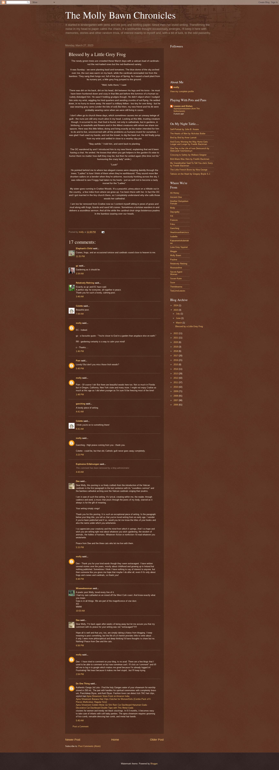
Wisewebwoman (84, 588)
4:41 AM (80, 411)
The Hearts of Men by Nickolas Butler (187, 133)
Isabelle (173, 236)
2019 (176, 347)
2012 (176, 378)
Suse (172, 282)
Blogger (153, 763)
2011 (176, 382)
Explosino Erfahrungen (87, 464)
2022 (176, 333)
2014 (176, 369)
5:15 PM (80, 547)
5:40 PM (80, 368)
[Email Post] (103, 232)
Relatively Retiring (85, 283)
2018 (176, 351)
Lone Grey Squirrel (179, 247)
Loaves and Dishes (183, 106)
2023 (176, 310)
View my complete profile (182, 91)
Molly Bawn (175, 255)
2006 (176, 404)
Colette (79, 306)
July (178, 313)
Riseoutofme (176, 267)
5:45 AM (80, 720)
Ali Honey (174, 193)
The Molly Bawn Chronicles (120, 14)
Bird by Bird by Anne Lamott (183, 137)
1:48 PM (80, 394)
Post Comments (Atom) (89, 746)
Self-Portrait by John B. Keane (184, 129)
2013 (176, 373)
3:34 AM (80, 273)
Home (115, 739)
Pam (78, 360)
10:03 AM (80, 611)
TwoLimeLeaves (177, 291)
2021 (176, 338)
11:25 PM (80, 256)
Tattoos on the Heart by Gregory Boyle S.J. (190, 174)
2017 (176, 355)
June (178, 318)
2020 (176, 342)
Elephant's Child (84, 248)
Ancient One (176, 197)
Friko (172, 224)
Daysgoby (175, 212)
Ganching (174, 228)
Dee (78, 481)
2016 (176, 360)
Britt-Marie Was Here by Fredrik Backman (189, 159)
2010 (176, 387)
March (179, 322)
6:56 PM (80, 645)
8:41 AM (80, 429)
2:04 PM (80, 674)
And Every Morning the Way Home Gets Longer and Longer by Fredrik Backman (189, 143)
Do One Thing (83, 683)
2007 (176, 400)
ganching (80, 404)
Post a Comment (80, 726)
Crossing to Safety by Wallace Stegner (188, 155)
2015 (176, 364)
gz (77, 266)
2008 (176, 396)
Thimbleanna (176, 287)
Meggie (173, 251)
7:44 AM (80, 314)
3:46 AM (80, 296)
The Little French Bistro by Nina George (188, 169)
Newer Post (72, 739)
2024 (176, 305)
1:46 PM (80, 351)
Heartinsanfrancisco (179, 232)
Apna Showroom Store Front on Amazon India (108, 696)
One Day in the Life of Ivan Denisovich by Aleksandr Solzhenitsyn (189, 149)
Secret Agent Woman (176, 273)
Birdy (172, 208)
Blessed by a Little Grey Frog (189, 326)
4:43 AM (80, 472)
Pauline (173, 259)
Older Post (157, 739)
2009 (176, 391)
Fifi (171, 216)
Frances (174, 220)
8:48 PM (80, 579)
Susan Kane (176, 278)
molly (79, 323)
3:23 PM (80, 455)
